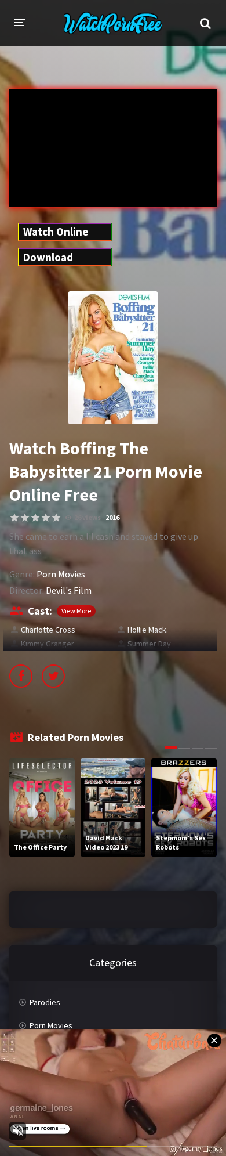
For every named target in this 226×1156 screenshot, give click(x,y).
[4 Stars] (46, 517)
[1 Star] (14, 517)
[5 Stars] (56, 517)
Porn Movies (61, 574)
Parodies (45, 1002)
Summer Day (149, 643)
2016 (112, 517)
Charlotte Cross (48, 629)
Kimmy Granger (47, 643)
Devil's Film (69, 590)
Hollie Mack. (147, 629)
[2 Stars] (25, 517)
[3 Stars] (35, 517)
